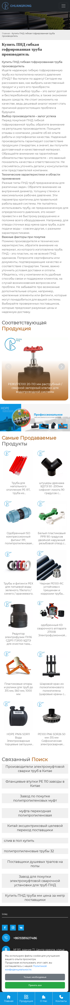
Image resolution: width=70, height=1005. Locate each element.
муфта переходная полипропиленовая (35, 813)
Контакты (61, 998)
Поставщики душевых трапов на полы (35, 864)
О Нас (43, 998)
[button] (61, 366)
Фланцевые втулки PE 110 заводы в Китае (35, 784)
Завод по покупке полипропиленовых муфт (35, 798)
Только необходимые (35, 977)
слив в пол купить (19, 841)
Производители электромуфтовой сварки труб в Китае (35, 769)
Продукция (26, 998)
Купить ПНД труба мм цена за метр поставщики (35, 898)
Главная (6, 33)
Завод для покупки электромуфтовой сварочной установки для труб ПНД (35, 881)
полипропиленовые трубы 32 (29, 851)
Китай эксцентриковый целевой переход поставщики (35, 828)
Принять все (35, 985)
